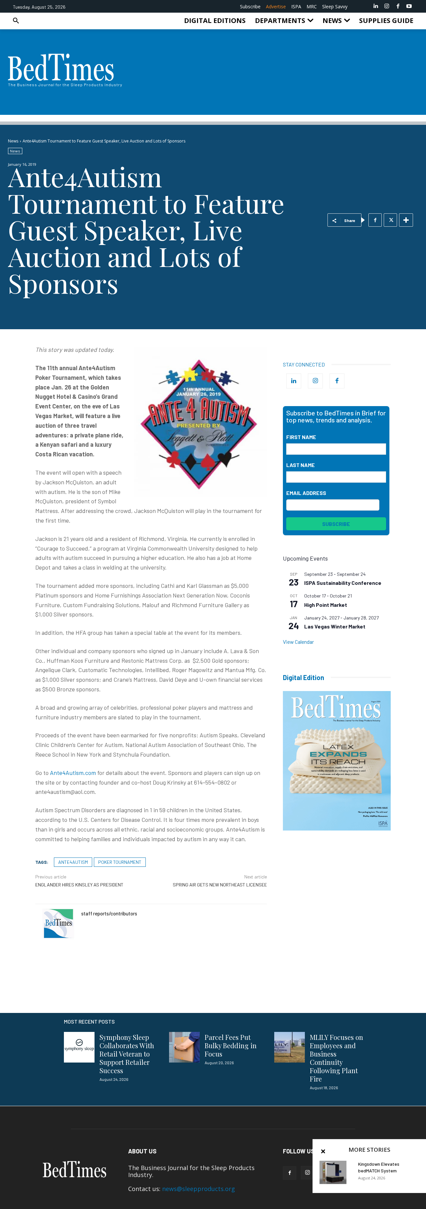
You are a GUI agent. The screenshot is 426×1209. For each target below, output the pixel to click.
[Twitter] (390, 220)
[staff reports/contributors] (58, 924)
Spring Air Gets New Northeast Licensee (220, 884)
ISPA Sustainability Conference (342, 583)
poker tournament (119, 862)
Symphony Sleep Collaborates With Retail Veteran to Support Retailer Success (127, 1054)
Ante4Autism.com (73, 772)
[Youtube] (409, 6)
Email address (306, 493)
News (13, 141)
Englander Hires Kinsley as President (79, 884)
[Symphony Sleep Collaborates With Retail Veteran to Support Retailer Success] (79, 1047)
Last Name (300, 465)
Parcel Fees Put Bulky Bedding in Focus (231, 1045)
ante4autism (73, 862)
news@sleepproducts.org (198, 1189)
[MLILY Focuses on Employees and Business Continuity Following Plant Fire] (289, 1047)
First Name (301, 437)
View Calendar (298, 641)
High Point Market (325, 605)
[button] (16, 21)
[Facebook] (398, 6)
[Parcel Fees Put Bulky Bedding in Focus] (184, 1047)
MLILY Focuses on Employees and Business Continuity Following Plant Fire (336, 1058)
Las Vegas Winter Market (334, 626)
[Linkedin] (375, 6)
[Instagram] (386, 6)
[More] (406, 220)
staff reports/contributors (109, 913)
